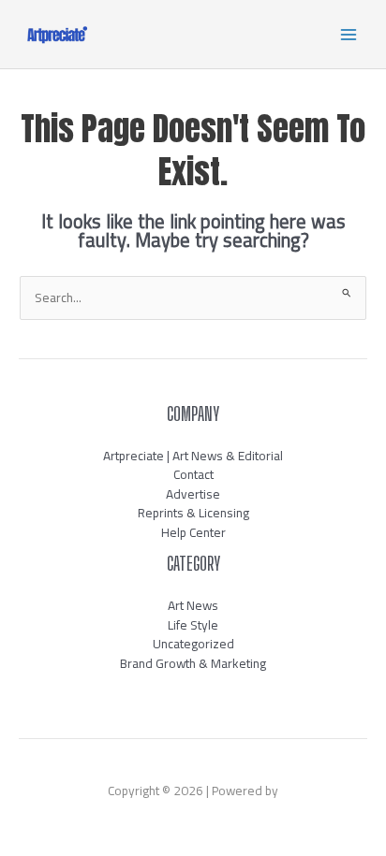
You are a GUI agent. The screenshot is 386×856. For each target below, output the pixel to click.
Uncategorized (193, 643)
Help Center (193, 532)
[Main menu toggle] (349, 34)
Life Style (193, 625)
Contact (193, 474)
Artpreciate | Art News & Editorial (193, 455)
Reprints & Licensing (193, 513)
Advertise (193, 494)
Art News (193, 605)
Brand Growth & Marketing (193, 663)
